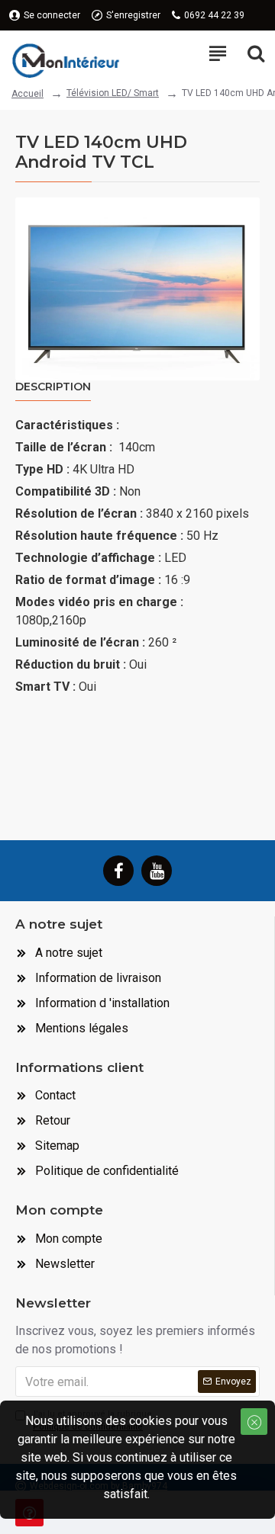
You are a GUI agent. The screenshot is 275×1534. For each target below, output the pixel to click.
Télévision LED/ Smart (112, 93)
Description (53, 386)
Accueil (27, 93)
